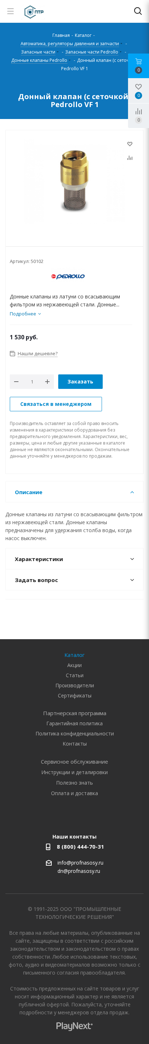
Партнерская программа (74, 713)
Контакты (75, 743)
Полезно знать (74, 782)
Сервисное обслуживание (74, 761)
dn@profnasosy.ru (79, 871)
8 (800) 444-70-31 (80, 846)
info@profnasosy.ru (80, 862)
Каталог (74, 654)
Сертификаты (74, 695)
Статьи (75, 675)
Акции (74, 665)
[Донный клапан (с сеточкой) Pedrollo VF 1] (74, 182)
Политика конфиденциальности (74, 733)
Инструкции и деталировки (74, 772)
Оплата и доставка (74, 793)
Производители (74, 685)
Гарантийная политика (74, 723)
